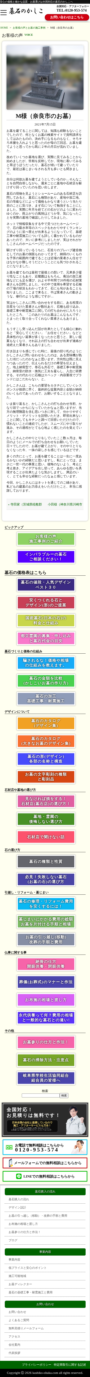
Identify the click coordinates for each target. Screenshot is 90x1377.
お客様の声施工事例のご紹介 (46, 538)
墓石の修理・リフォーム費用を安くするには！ (46, 903)
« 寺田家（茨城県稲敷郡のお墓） (25, 506)
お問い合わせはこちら (67, 17)
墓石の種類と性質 (46, 861)
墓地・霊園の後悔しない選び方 (46, 818)
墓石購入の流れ (19, 1199)
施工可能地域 (17, 1276)
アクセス (14, 1336)
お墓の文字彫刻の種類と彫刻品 (46, 776)
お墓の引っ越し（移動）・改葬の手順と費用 (38, 1215)
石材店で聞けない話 (46, 837)
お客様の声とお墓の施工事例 (29, 27)
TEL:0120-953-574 (72, 10)
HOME (4, 27)
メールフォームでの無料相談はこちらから (48, 1163)
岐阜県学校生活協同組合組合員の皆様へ (46, 1077)
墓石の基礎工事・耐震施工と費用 (31, 1292)
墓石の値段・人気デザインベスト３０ (46, 584)
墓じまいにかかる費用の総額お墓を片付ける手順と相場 (46, 921)
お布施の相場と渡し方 (46, 1000)
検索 (45, 1091)
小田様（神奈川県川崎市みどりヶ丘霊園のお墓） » (65, 506)
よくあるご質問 (19, 1320)
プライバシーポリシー (36, 1364)
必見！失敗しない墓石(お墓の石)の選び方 (46, 879)
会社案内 (14, 1344)
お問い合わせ (17, 1312)
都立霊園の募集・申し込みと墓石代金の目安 (46, 638)
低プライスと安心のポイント (28, 1267)
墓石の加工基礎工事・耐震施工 (46, 698)
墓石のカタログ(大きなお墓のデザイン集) (46, 740)
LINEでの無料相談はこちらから (49, 1176)
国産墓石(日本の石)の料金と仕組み (46, 620)
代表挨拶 (14, 1353)
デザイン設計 (17, 1207)
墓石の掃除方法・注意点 (46, 1060)
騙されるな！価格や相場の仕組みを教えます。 (46, 662)
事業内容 (14, 1259)
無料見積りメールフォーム (26, 1328)
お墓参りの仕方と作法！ (46, 1042)
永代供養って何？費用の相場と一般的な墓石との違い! (46, 1017)
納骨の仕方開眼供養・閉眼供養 (46, 963)
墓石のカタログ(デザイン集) (46, 723)
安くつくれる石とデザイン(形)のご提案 (46, 602)
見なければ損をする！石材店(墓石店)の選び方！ (46, 801)
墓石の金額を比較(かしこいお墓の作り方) (46, 680)
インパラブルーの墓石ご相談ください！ (46, 556)
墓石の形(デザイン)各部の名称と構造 (46, 758)
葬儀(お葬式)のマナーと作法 (46, 982)
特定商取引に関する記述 (70, 1364)
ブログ (13, 1240)
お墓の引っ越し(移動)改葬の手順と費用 (46, 939)
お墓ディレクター (20, 1284)
